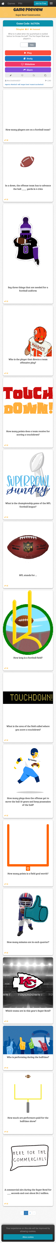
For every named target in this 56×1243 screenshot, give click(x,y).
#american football (36, 84)
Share (29, 69)
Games (11, 3)
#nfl (19, 84)
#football (14, 84)
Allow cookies (28, 1237)
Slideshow (29, 64)
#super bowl (25, 84)
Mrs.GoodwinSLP (13, 80)
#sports (7, 84)
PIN (20, 3)
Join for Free (41, 3)
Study (29, 58)
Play (29, 52)
